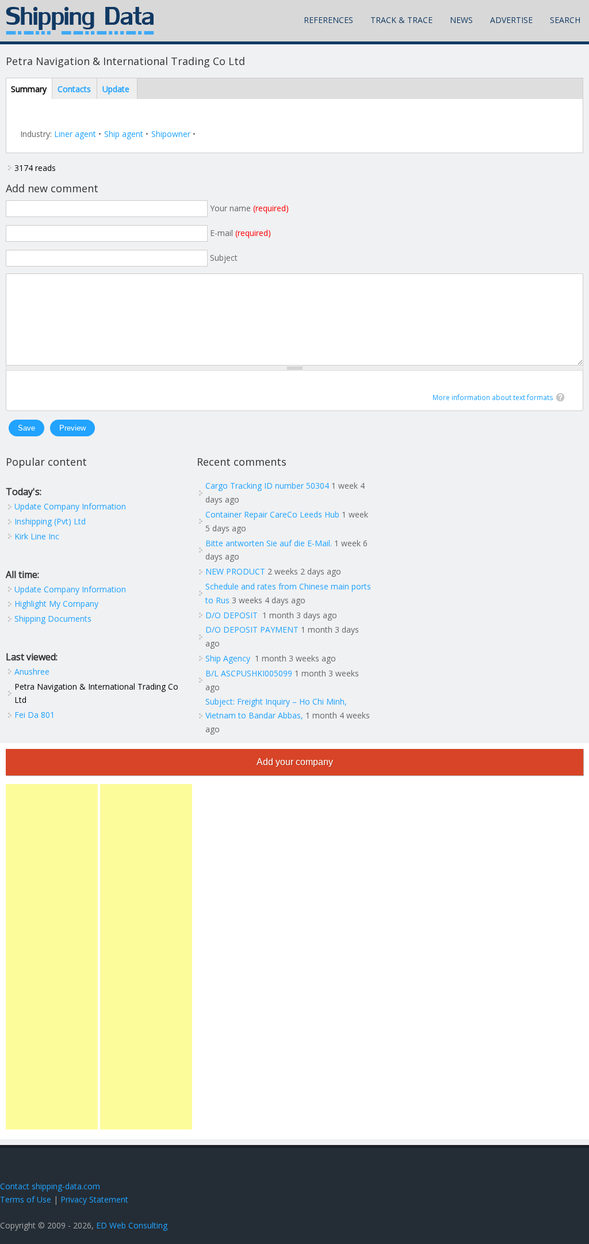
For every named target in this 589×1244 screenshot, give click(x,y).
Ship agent (123, 133)
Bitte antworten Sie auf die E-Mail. (268, 543)
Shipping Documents (52, 618)
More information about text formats (493, 397)
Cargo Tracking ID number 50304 (267, 485)
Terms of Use (25, 1199)
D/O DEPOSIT (232, 615)
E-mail (240, 232)
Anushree (31, 671)
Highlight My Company (56, 603)
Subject (224, 257)
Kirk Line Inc (36, 536)
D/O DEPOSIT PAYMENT (252, 629)
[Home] (80, 20)
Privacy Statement (94, 1199)
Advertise (511, 19)
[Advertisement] (52, 956)
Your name (249, 208)
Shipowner (170, 133)
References (328, 19)
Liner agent (75, 133)
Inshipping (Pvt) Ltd (50, 521)
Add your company (295, 762)
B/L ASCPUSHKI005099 (248, 673)
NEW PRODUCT (235, 571)
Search (565, 19)
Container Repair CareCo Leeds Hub (272, 514)
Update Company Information (70, 506)
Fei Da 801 (34, 714)
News (461, 19)
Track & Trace (401, 19)
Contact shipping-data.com (50, 1186)
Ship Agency (229, 658)
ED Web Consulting (131, 1225)
